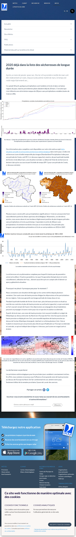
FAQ (6, 39)
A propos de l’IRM (19, 7)
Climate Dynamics (44, 485)
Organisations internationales (63, 471)
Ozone (41, 480)
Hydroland (42, 487)
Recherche (35, 3)
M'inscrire (57, 405)
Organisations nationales (66, 474)
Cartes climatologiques (27, 470)
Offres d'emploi (63, 487)
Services (47, 3)
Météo (15, 3)
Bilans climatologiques (27, 472)
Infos (57, 3)
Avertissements (6, 474)
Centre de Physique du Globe (46, 473)
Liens (60, 466)
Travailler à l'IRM (65, 483)
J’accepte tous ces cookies (60, 524)
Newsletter (8, 29)
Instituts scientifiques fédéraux (65, 477)
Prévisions (4, 470)
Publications (8, 45)
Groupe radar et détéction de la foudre (47, 477)
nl (64, 11)
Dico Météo (8, 34)
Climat (24, 3)
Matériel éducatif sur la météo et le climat (19, 50)
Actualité (7, 24)
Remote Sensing (44, 482)
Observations (5, 472)
